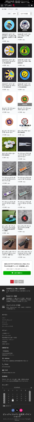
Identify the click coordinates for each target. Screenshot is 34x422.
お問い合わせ (5, 344)
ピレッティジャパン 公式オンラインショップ (17, 415)
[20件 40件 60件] (15, 13)
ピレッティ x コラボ (7, 326)
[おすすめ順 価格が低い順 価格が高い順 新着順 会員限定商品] (26, 13)
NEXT (20, 281)
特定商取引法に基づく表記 (9, 337)
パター (4, 318)
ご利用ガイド (5, 333)
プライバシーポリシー (8, 339)
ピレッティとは (6, 335)
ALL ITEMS (4, 9)
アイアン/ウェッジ (7, 320)
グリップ (4, 322)
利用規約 (4, 342)
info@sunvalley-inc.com (8, 372)
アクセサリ (11, 9)
